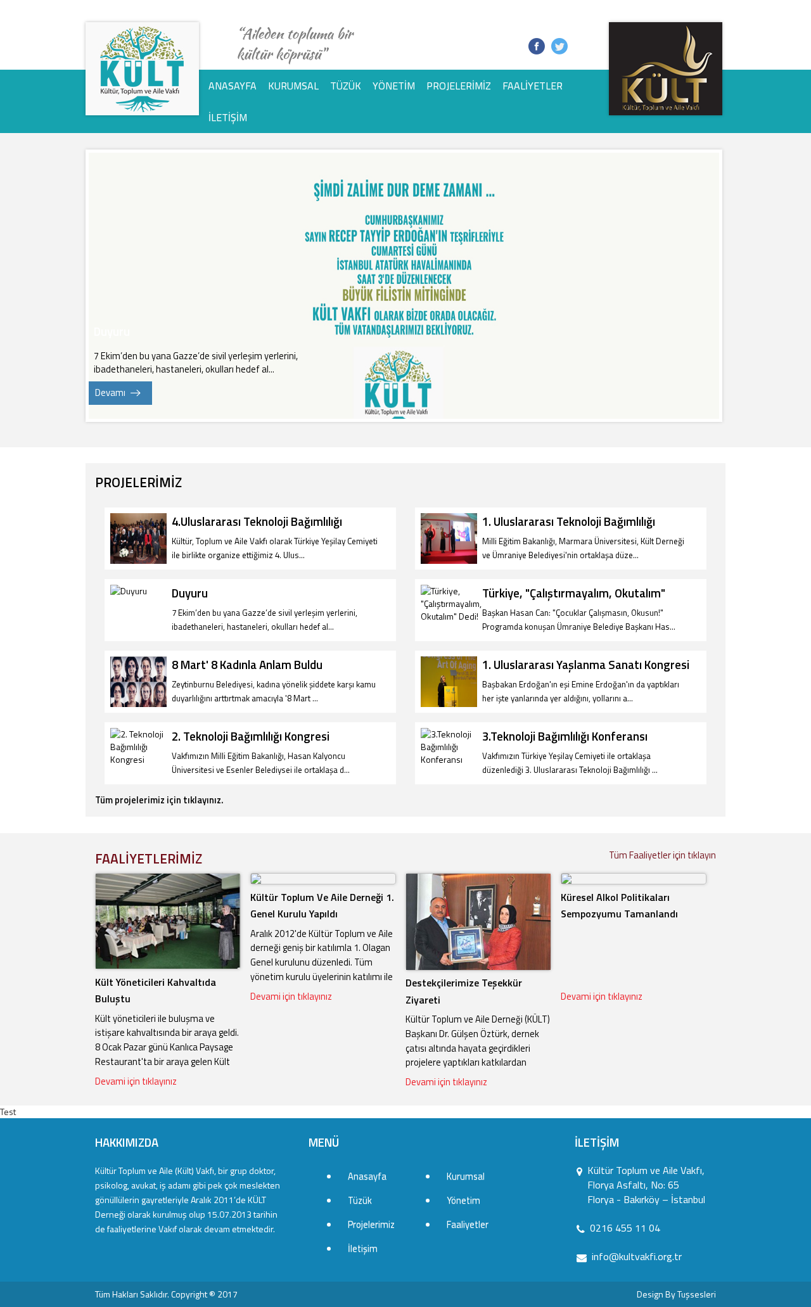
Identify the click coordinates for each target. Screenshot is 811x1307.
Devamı (110, 392)
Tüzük (345, 85)
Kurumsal (293, 85)
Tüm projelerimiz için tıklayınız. (159, 800)
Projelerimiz (458, 85)
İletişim (227, 117)
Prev (105, 286)
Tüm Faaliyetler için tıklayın (662, 855)
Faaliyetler (532, 85)
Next (703, 286)
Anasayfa (232, 85)
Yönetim (394, 85)
